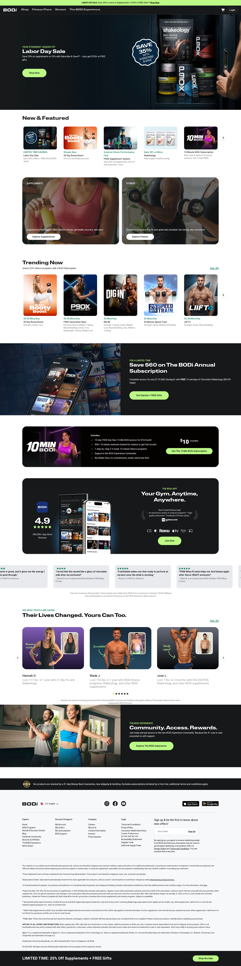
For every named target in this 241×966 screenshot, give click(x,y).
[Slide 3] (119, 694)
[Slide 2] (116, 694)
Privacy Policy (160, 848)
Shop (25, 10)
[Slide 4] (122, 694)
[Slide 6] (127, 694)
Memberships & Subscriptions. (163, 880)
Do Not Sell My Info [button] (129, 836)
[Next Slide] (223, 138)
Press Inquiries (94, 836)
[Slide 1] (113, 694)
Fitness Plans (42, 10)
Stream (60, 10)
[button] (120, 210)
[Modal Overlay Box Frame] (177, 833)
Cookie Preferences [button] (130, 833)
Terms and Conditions (179, 848)
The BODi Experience (84, 10)
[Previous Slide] (18, 658)
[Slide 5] (125, 694)
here (205, 885)
